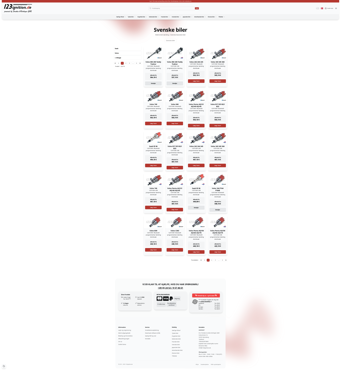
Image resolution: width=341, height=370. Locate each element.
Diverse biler (211, 17)
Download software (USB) (152, 333)
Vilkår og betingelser (216, 364)
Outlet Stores (122, 344)
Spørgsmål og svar (150, 336)
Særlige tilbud (120, 17)
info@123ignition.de (205, 348)
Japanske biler (186, 17)
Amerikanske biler (199, 17)
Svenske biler (175, 17)
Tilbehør (221, 17)
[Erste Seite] (115, 63)
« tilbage (118, 58)
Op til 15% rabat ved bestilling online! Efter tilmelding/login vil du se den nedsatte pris (170, 1)
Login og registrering (124, 330)
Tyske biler (131, 17)
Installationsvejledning (152, 330)
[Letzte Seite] (140, 63)
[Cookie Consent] (4, 366)
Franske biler (164, 17)
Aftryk (197, 364)
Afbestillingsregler (123, 339)
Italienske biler (153, 17)
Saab (116, 48)
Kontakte (147, 339)
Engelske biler (141, 17)
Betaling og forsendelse (125, 336)
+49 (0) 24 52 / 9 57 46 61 (170, 287)
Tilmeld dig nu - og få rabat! (206, 295)
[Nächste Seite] (136, 63)
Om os (120, 341)
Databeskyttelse (205, 364)
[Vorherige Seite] (118, 63)
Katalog (174, 327)
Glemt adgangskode (124, 333)
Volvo (117, 53)
